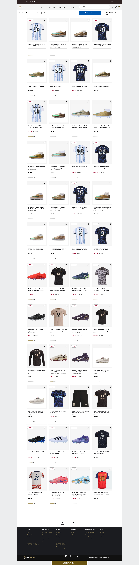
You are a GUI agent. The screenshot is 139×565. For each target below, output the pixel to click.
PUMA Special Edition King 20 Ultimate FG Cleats (57, 371)
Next (80, 523)
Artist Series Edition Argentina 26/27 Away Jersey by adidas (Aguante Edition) (101, 167)
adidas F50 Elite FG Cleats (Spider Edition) (36, 452)
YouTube (101, 537)
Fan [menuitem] (41, 7)
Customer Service (30, 535)
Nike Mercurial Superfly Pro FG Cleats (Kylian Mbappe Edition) (79, 126)
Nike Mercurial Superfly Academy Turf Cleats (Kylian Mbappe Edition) (36, 167)
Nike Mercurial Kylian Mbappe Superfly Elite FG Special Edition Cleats (80, 371)
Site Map (72, 539)
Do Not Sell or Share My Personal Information (61, 544)
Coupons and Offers (46, 539)
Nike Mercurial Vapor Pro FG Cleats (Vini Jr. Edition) (57, 493)
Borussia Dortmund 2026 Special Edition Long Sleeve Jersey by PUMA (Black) (36, 371)
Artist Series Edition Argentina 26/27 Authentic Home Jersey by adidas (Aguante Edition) (80, 167)
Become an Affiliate (89, 539)
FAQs (28, 533)
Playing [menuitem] (62, 7)
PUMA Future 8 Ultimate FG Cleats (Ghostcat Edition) (79, 452)
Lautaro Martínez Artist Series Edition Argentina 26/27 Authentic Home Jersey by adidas (58, 85)
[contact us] (29, 558)
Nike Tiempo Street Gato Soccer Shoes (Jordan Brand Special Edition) (36, 412)
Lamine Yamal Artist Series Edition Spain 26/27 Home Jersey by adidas (102, 493)
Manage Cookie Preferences (62, 549)
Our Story (73, 535)
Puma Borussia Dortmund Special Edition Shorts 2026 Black (80, 412)
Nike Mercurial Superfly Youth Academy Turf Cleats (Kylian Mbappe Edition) (79, 45)
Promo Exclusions (60, 551)
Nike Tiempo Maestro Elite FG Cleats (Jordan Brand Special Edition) (35, 289)
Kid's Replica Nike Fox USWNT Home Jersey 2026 (36, 493)
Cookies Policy (59, 547)
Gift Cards (44, 537)
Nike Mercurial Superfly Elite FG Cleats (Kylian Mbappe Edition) (36, 85)
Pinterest (101, 539)
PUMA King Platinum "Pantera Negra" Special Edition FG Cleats (36, 330)
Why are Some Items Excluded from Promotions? (33, 544)
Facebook (102, 535)
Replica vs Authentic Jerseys (91, 535)
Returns (57, 535)
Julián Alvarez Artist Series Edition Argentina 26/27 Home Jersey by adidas (79, 248)
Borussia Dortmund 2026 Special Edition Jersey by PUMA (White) (58, 330)
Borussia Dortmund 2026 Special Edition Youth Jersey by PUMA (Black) (102, 412)
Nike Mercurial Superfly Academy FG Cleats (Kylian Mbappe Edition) (102, 126)
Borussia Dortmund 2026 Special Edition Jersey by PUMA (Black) (58, 289)
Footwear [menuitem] (51, 7)
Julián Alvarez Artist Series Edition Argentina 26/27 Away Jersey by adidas (101, 248)
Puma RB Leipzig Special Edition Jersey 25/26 (58, 412)
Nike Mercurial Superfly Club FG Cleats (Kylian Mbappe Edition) (36, 208)
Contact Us (73, 537)
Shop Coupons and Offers (32, 2)
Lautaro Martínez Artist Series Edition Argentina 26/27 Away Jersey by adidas (79, 85)
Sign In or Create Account (47, 533)
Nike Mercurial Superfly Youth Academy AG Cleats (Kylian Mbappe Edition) (57, 208)
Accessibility (30, 541)
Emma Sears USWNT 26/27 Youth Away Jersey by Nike (102, 452)
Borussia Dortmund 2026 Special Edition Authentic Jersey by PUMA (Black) (102, 330)
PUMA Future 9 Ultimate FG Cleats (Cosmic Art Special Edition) (79, 289)
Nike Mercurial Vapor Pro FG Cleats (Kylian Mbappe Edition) (58, 126)
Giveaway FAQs (59, 541)
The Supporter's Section (90, 533)
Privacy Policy (59, 533)
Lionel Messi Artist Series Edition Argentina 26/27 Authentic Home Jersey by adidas (36, 45)
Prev (59, 523)
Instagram (102, 533)
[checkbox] (45, 20)
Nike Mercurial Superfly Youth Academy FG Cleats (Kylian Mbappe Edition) (57, 167)
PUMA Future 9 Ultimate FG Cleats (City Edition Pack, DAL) (79, 493)
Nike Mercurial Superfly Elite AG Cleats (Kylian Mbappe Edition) (58, 45)
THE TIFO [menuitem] (72, 7)
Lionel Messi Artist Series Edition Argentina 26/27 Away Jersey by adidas (102, 45)
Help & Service (114, 2)
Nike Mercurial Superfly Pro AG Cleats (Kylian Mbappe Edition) (101, 85)
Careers (72, 533)
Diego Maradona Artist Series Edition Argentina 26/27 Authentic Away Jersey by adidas (80, 208)
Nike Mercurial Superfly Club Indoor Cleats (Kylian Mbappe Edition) (35, 248)
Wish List (43, 535)
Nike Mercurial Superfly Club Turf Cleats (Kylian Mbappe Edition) (58, 248)
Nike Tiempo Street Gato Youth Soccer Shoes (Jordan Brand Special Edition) (101, 371)
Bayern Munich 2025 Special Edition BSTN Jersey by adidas (101, 289)
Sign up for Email (45, 541)
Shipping (58, 537)
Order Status (29, 539)
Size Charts (29, 537)
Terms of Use (59, 539)
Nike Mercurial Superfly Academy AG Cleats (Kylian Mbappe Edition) (102, 208)
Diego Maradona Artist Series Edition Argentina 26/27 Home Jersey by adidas (36, 126)
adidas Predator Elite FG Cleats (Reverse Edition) (58, 452)
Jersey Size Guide (88, 537)
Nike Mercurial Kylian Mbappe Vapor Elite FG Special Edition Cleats (79, 330)
